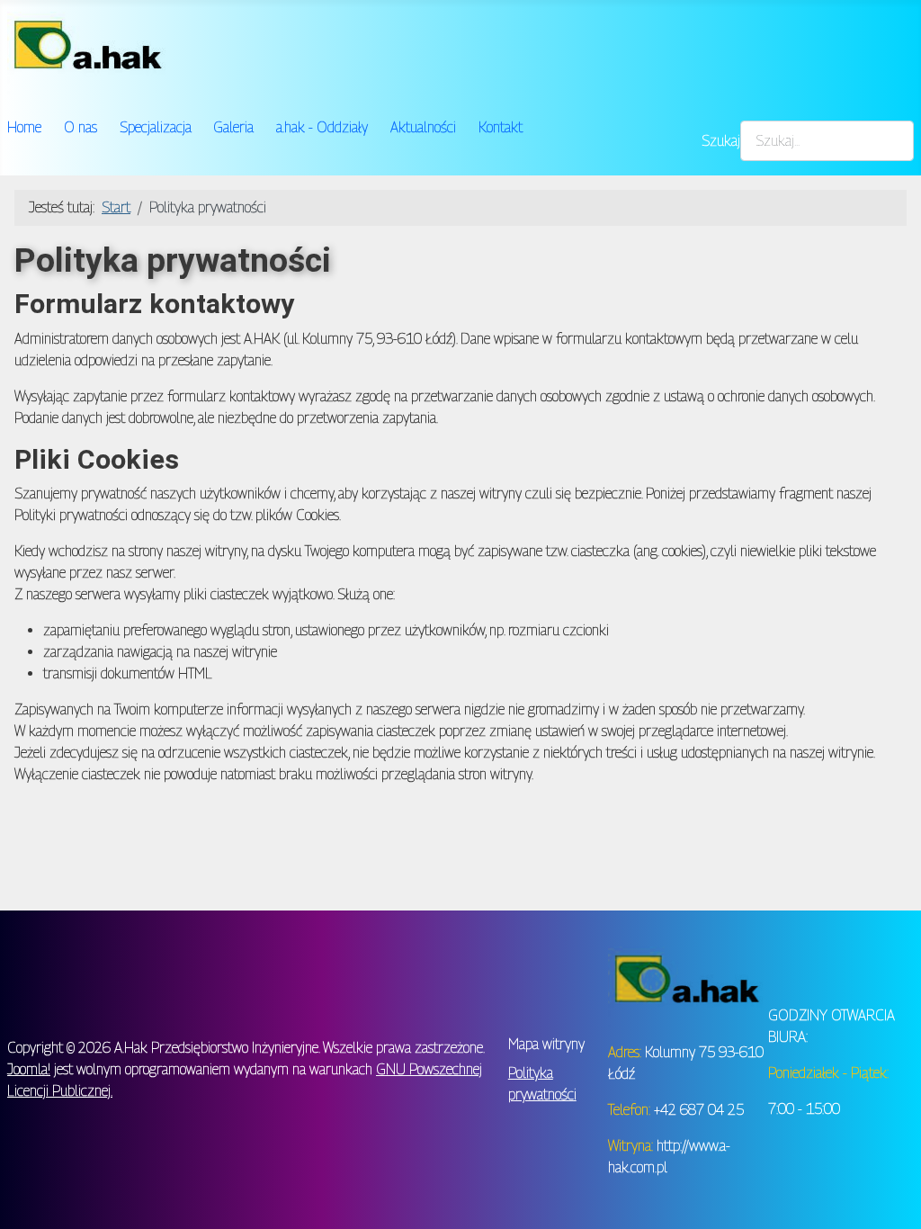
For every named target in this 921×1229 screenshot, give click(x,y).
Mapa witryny (546, 1044)
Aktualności (423, 127)
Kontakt (500, 127)
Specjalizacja (156, 127)
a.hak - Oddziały (322, 127)
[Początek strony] (889, 1196)
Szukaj (721, 140)
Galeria (233, 127)
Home (24, 127)
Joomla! (28, 1069)
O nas (80, 127)
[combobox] (827, 141)
